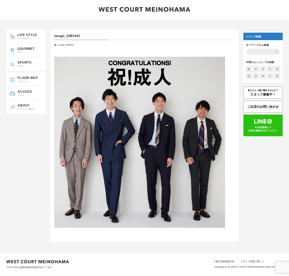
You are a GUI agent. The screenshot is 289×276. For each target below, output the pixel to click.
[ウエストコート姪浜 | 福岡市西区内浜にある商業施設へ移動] (55, 45)
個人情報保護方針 (225, 261)
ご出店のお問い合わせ (263, 106)
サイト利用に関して (253, 261)
